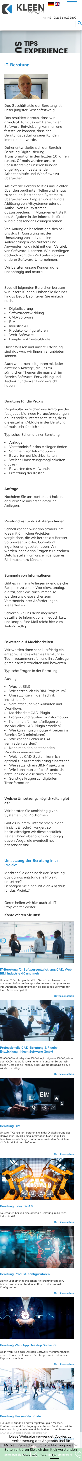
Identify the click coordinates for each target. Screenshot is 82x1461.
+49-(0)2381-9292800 (61, 17)
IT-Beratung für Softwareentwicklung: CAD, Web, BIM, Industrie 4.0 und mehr (36, 971)
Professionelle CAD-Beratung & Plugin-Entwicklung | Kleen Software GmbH (29, 1049)
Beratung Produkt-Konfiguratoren (25, 1274)
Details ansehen (64, 995)
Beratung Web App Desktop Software (28, 1345)
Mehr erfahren (34, 1455)
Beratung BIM (10, 1126)
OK (54, 1455)
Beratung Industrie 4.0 (16, 1206)
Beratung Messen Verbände (20, 1416)
